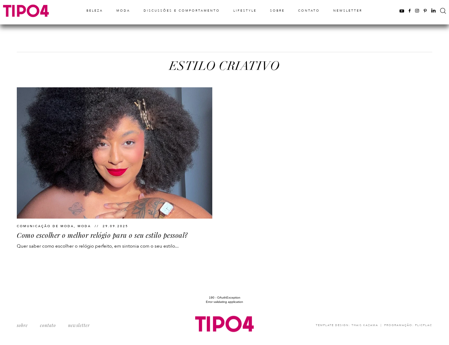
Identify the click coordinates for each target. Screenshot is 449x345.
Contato (309, 10)
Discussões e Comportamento (182, 10)
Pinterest (425, 11)
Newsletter (347, 10)
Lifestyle (245, 10)
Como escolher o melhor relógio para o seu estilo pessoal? (102, 235)
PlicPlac (423, 325)
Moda (123, 10)
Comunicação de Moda (45, 226)
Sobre (277, 10)
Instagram (417, 11)
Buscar (443, 11)
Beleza (94, 10)
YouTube (402, 11)
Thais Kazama (365, 325)
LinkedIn (433, 11)
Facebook (410, 11)
